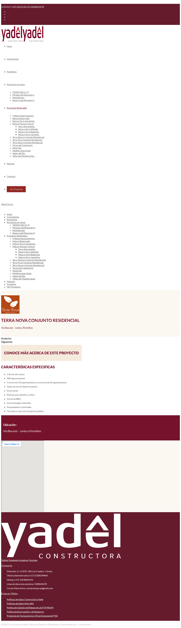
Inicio (9, 214)
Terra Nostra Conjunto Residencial (29, 260)
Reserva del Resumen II (23, 233)
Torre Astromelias (26, 249)
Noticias (11, 281)
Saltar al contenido (10, 2)
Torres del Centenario (22, 268)
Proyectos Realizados (17, 235)
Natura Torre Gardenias (23, 243)
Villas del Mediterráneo (23, 278)
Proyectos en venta (16, 222)
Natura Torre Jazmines (29, 257)
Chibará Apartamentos (23, 238)
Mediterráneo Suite (21, 273)
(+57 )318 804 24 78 (35, 7)
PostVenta (12, 219)
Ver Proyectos (14, 286)
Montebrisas (18, 230)
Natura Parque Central (23, 246)
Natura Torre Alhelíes (28, 251)
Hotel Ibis (17, 270)
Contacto (11, 284)
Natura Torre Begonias (29, 254)
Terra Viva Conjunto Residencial (27, 262)
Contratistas (13, 217)
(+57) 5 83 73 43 (19, 7)
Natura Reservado (21, 241)
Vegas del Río (18, 276)
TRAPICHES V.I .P (21, 225)
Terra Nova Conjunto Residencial (28, 265)
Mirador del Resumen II (23, 227)
